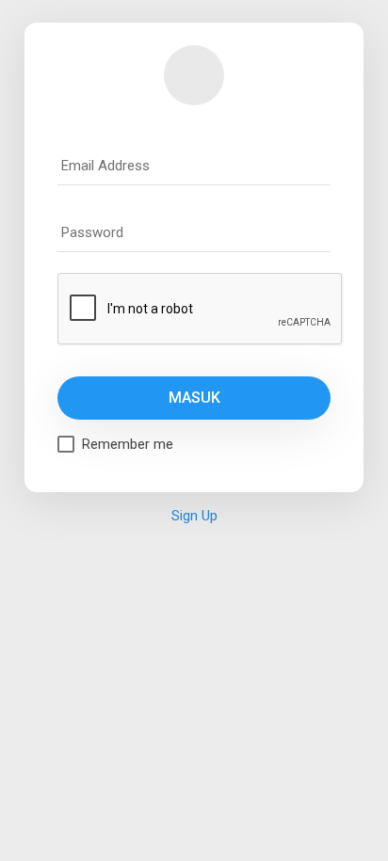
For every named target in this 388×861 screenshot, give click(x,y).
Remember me (127, 444)
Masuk (194, 398)
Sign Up (194, 515)
